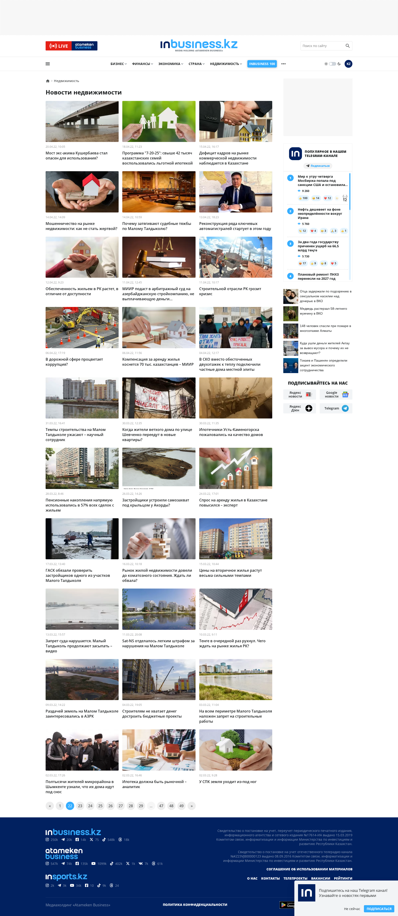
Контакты (270, 878)
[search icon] (347, 45)
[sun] (326, 64)
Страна (195, 64)
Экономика (169, 64)
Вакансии (320, 878)
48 (171, 805)
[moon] (339, 64)
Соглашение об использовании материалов (309, 869)
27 (121, 805)
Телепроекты (295, 878)
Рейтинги (343, 878)
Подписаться (379, 909)
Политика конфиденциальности (195, 904)
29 (141, 805)
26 (110, 805)
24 (90, 805)
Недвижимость (224, 64)
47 (161, 805)
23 (80, 805)
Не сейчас (352, 909)
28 (131, 805)
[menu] (47, 63)
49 (181, 805)
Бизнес (117, 64)
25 (100, 805)
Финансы (141, 64)
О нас (252, 878)
